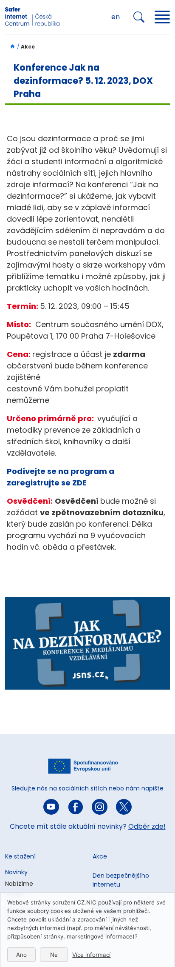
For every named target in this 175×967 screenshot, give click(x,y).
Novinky (16, 872)
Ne (54, 954)
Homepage (10, 46)
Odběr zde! (147, 826)
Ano (21, 954)
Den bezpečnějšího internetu (121, 880)
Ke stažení (20, 856)
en (115, 17)
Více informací (91, 954)
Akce (100, 856)
